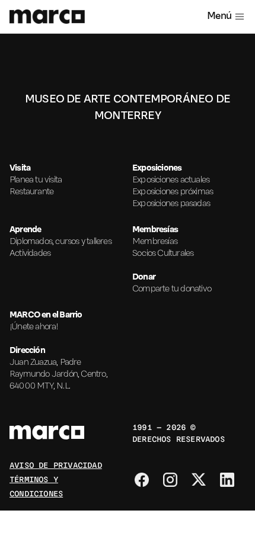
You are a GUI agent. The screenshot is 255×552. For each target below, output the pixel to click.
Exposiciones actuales (170, 180)
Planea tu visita (35, 180)
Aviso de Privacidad (55, 464)
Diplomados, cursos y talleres (60, 242)
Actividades (29, 253)
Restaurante (31, 192)
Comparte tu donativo (171, 289)
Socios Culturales (162, 253)
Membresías (154, 242)
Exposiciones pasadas (171, 204)
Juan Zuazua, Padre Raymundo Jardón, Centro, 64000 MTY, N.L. (58, 374)
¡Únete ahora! (34, 327)
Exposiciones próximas (172, 192)
